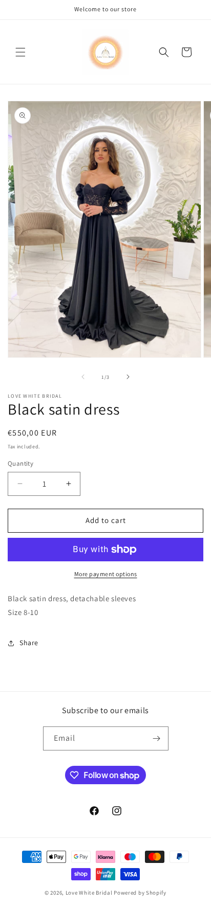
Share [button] (28, 642)
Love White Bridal (89, 892)
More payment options (105, 574)
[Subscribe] (156, 738)
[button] (20, 52)
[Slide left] (83, 377)
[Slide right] (128, 377)
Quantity (20, 463)
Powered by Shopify (140, 892)
